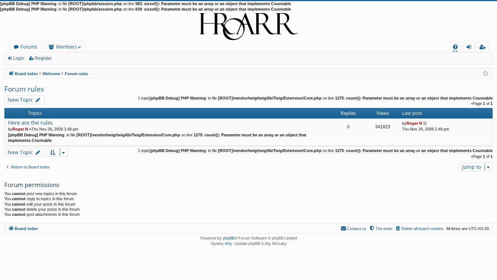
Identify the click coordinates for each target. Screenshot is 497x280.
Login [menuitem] (470, 47)
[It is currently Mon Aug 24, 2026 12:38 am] (485, 73)
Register (43, 58)
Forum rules (24, 89)
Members (66, 46)
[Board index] (248, 26)
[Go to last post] (425, 123)
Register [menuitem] (484, 47)
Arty (228, 243)
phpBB (228, 238)
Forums (28, 46)
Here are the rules (30, 122)
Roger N (20, 129)
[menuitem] (455, 46)
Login (18, 58)
